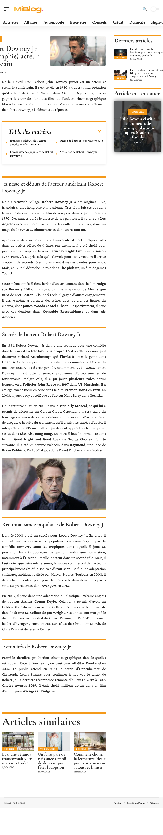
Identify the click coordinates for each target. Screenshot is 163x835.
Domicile (9, 749)
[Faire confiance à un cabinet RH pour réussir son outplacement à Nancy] (120, 75)
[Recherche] (145, 9)
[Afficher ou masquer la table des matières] (76, 131)
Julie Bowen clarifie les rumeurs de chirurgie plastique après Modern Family (138, 128)
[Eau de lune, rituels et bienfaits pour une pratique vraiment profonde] (120, 54)
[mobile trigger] (7, 9)
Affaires (120, 78)
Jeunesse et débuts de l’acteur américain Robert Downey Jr (28, 142)
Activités (120, 57)
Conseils (137, 111)
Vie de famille (48, 749)
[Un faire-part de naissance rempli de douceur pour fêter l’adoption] (54, 741)
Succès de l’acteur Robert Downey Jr (81, 140)
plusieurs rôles (82, 379)
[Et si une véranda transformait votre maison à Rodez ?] (18, 741)
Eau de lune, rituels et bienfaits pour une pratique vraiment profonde (146, 52)
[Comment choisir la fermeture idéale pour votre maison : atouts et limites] (90, 741)
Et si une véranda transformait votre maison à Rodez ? (17, 758)
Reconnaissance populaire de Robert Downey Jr (31, 153)
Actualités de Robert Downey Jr (78, 151)
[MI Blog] (29, 9)
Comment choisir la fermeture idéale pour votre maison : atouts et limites (90, 761)
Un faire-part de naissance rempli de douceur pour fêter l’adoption (52, 761)
